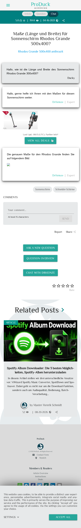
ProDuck (40, 4)
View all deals (39, 140)
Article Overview (40, 473)
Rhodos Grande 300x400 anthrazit (40, 51)
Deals (40, 479)
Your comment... (17, 210)
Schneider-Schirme (65, 189)
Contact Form (40, 454)
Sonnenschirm (42, 189)
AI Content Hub (40, 8)
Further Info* (52, 134)
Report (58, 231)
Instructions (40, 476)
